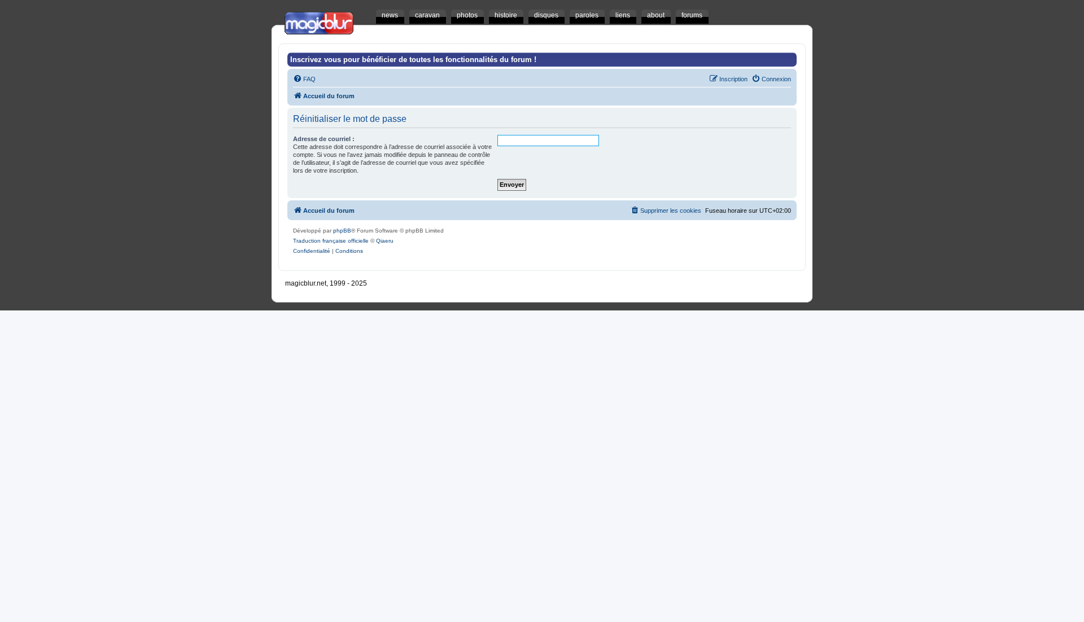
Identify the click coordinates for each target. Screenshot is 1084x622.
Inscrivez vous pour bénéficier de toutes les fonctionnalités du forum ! (413, 59)
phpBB (342, 230)
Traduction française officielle (331, 241)
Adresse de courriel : (324, 138)
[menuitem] (304, 79)
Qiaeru (385, 241)
